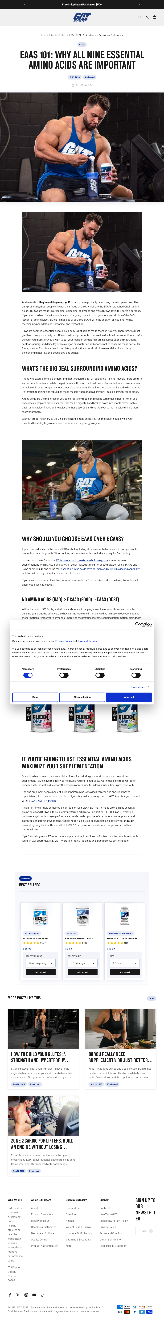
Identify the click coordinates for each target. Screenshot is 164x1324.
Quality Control (39, 1239)
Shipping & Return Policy (114, 1220)
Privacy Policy (108, 1226)
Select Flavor (34, 956)
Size (112, 956)
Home (43, 35)
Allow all (129, 697)
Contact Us (106, 1208)
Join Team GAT (108, 1214)
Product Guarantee (42, 1214)
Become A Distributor (43, 1226)
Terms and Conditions (112, 1233)
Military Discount (40, 1220)
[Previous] (24, 4)
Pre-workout (73, 1208)
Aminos (70, 1220)
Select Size (74, 956)
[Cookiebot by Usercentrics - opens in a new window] (138, 624)
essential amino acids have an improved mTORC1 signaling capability (100, 568)
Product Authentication (44, 1245)
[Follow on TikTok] (42, 1295)
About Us (36, 1208)
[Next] (139, 4)
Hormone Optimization (79, 1233)
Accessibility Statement (113, 1245)
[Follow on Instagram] (26, 1295)
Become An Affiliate (42, 1233)
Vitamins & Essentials (78, 1239)
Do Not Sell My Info (110, 1239)
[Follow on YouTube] (34, 1295)
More (69, 1245)
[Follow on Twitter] (18, 1295)
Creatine (71, 1214)
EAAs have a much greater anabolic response (82, 560)
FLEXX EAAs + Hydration (41, 800)
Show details (138, 687)
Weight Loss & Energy (78, 1226)
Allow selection (82, 697)
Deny (35, 697)
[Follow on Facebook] (10, 1295)
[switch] (64, 675)
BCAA (82, 44)
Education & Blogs (57, 35)
